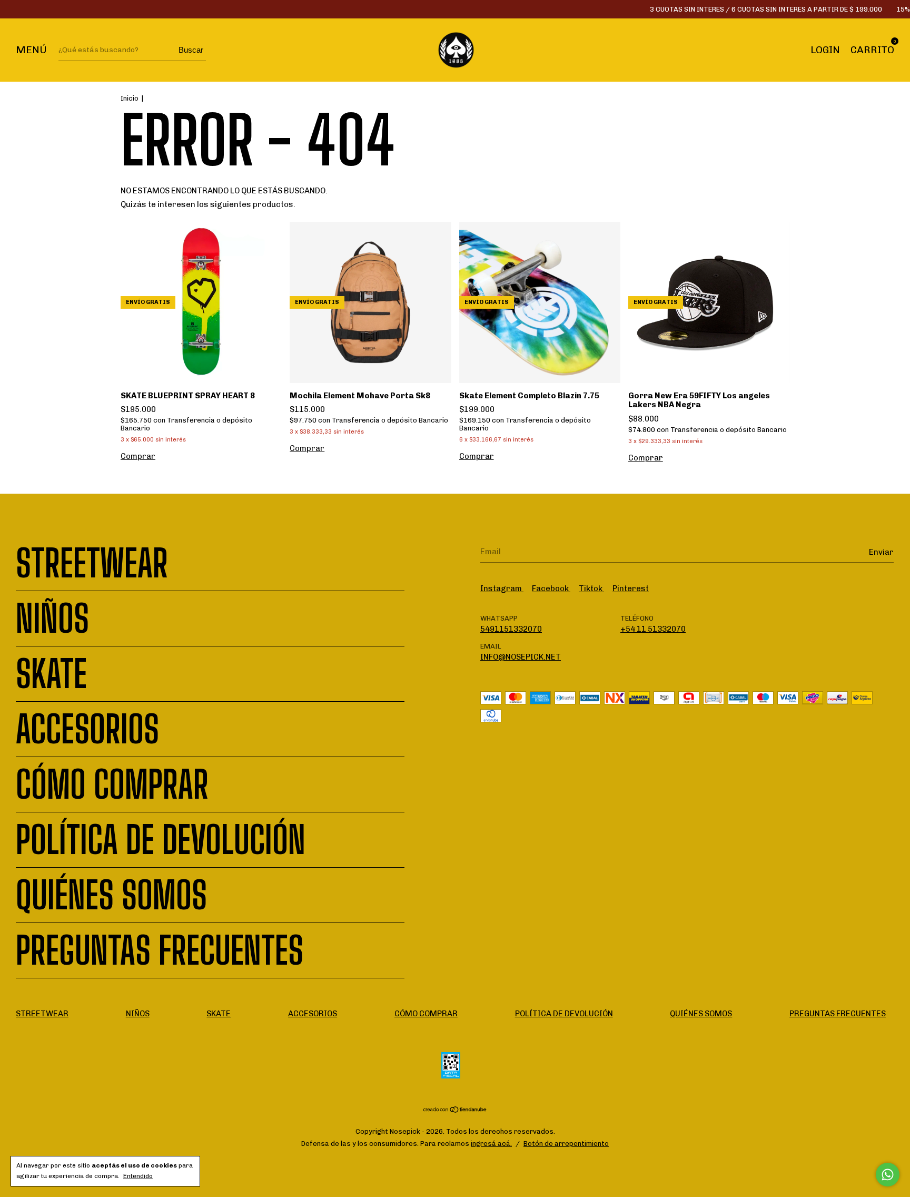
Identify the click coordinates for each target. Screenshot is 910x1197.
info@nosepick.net (520, 657)
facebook (551, 588)
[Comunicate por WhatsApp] (887, 1174)
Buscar (191, 49)
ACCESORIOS (87, 729)
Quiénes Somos (111, 895)
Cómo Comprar (112, 784)
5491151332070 (511, 629)
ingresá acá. (491, 1143)
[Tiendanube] (455, 1110)
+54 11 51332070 (653, 629)
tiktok (591, 588)
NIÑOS (52, 618)
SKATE (51, 674)
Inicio (130, 98)
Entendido (138, 1176)
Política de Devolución (160, 840)
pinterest (630, 588)
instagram (501, 588)
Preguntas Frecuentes (159, 950)
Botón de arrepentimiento (566, 1143)
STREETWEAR (92, 563)
